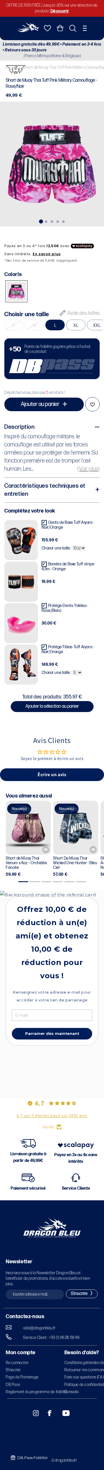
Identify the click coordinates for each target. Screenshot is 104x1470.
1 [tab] (40, 221)
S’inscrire (13, 1369)
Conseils (71, 1391)
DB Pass (13, 1384)
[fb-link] (47, 1413)
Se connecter (17, 1362)
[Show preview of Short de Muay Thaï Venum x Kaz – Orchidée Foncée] (45, 849)
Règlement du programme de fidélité (36, 1391)
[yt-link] (62, 1413)
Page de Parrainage (22, 1377)
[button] (85, 28)
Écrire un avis (52, 775)
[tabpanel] (52, 164)
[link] (52, 358)
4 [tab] (58, 221)
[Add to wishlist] (92, 404)
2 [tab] (46, 221)
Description (19, 427)
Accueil (11, 67)
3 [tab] (52, 221)
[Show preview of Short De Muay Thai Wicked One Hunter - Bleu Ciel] (93, 849)
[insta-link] (32, 1413)
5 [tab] (64, 221)
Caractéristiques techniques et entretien (45, 490)
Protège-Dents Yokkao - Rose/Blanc (65, 608)
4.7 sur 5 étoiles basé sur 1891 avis (52, 1116)
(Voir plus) (88, 468)
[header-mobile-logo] (28, 30)
